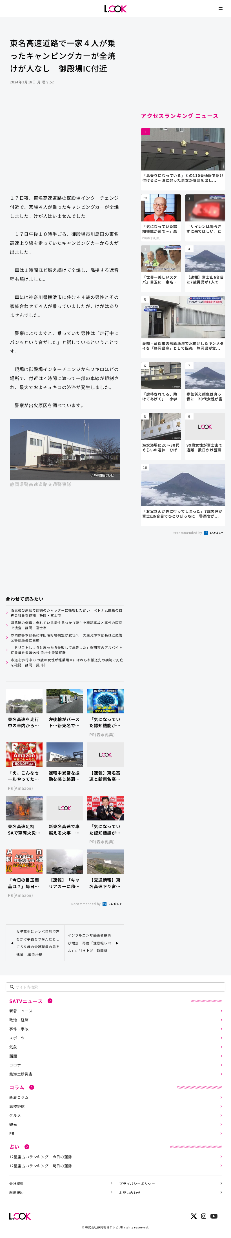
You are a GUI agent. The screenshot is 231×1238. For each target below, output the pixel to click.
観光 (13, 1124)
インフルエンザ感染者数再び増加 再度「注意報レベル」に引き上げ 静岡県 (89, 943)
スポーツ (17, 1037)
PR (11, 1133)
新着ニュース (21, 1010)
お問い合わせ (130, 1192)
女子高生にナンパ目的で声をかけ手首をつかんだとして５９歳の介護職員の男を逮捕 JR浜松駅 (38, 943)
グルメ (15, 1115)
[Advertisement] (65, 144)
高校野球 (17, 1106)
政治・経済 (19, 1019)
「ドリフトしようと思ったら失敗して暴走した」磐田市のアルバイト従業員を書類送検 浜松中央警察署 (67, 650)
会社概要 (16, 1183)
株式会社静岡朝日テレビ (102, 1227)
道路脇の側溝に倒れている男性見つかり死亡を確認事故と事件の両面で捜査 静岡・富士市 (67, 625)
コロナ (15, 1065)
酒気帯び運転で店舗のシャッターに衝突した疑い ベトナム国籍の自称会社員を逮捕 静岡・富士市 (67, 613)
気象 (13, 1047)
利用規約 (16, 1192)
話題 (13, 1056)
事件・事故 (19, 1028)
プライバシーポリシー (137, 1183)
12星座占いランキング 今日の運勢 (40, 1156)
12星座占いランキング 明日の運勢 (40, 1165)
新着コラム (19, 1097)
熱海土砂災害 (21, 1074)
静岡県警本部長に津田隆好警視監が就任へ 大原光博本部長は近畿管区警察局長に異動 (67, 637)
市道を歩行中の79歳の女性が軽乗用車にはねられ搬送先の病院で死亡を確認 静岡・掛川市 (67, 662)
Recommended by (86, 903)
